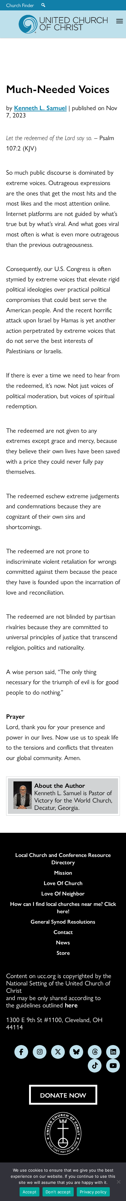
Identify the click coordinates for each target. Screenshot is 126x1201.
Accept (30, 1191)
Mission (63, 872)
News (63, 942)
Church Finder (20, 5)
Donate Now (63, 1094)
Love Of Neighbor (63, 893)
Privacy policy (93, 1191)
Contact (63, 932)
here (71, 1004)
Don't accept (58, 1191)
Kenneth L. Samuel (40, 107)
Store (63, 952)
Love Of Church (63, 883)
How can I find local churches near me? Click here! (63, 907)
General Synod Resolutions (63, 921)
